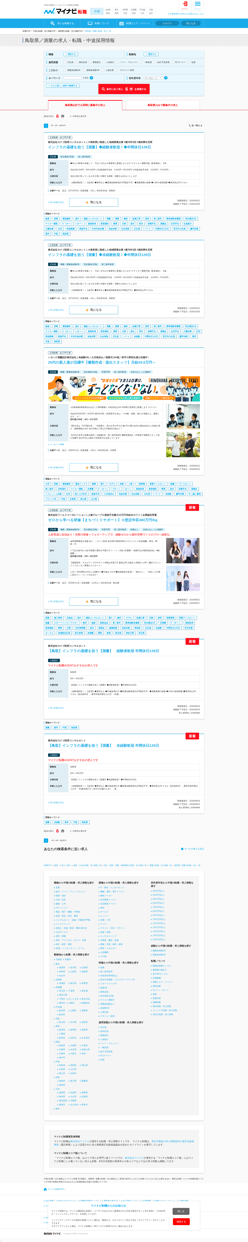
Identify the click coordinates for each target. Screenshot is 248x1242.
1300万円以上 (159, 931)
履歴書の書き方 (160, 970)
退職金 (163, 224)
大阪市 (73, 1053)
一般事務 (141, 484)
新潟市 (62, 1014)
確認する (181, 1221)
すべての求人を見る (194, 849)
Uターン (116, 489)
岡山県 (83, 499)
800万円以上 (158, 911)
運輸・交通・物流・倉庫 (111, 944)
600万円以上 (158, 903)
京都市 (62, 1053)
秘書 (172, 484)
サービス (104, 912)
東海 (108, 13)
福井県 (85, 1022)
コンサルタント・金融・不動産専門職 (73, 920)
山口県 (94, 499)
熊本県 (62, 1096)
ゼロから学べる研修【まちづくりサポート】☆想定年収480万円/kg (102, 520)
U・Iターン (67, 224)
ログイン (185, 9)
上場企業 (104, 1012)
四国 (134, 13)
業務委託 (104, 1035)
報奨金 (102, 628)
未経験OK (104, 1008)
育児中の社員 (179, 229)
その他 (103, 956)
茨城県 (62, 983)
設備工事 (136, 218)
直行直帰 (79, 633)
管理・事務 (61, 936)
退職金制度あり (107, 1004)
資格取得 (92, 224)
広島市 (73, 1073)
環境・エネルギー (108, 948)
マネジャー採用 (107, 1016)
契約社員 (104, 1031)
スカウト (167, 23)
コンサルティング (108, 936)
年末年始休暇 (98, 229)
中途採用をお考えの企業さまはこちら (187, 14)
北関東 (125, 10)
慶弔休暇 (194, 229)
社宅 (60, 229)
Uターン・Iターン (161, 990)
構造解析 (67, 218)
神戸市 (62, 1057)
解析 (126, 218)
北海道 (108, 10)
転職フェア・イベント (165, 1201)
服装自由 (104, 623)
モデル (112, 484)
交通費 (90, 489)
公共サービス (62, 932)
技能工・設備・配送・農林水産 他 (71, 928)
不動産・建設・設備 (109, 940)
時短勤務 (71, 229)
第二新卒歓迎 (106, 971)
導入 (103, 484)
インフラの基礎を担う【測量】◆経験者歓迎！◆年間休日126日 (99, 147)
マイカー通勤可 (107, 1000)
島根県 (73, 1065)
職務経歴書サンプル (162, 966)
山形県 (73, 971)
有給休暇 (113, 229)
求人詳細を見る (57, 202)
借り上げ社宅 (81, 494)
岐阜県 (62, 1030)
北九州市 (74, 1104)
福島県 (85, 971)
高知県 (62, 1085)
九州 (142, 13)
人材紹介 (104, 1039)
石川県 (73, 1022)
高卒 (47, 234)
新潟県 (62, 1010)
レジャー (104, 916)
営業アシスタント (158, 484)
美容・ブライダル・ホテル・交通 (71, 940)
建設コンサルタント (93, 218)
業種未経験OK (159, 955)
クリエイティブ (63, 924)
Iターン (80, 224)
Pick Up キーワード (67, 1201)
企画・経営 (61, 900)
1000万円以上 (159, 919)
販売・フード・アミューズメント (71, 891)
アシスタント (185, 484)
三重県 (62, 1034)
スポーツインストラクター (66, 623)
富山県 (62, 1022)
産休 (132, 224)
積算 (117, 218)
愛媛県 (85, 1081)
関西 (116, 13)
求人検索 (50, 1201)
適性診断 (157, 986)
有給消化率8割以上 (109, 975)
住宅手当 (175, 224)
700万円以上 (158, 907)
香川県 (73, 1081)
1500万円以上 (159, 939)
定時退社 (62, 489)
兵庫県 (62, 1049)
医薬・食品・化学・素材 (67, 916)
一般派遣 (104, 1047)
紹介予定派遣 (106, 1051)
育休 (141, 224)
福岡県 (62, 1092)
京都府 (73, 1045)
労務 (151, 618)
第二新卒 (158, 218)
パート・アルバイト (109, 1043)
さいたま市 (73, 999)
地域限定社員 (64, 633)
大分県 (73, 1096)
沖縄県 (73, 1100)
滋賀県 (62, 1045)
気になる (191, 23)
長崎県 (85, 1092)
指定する (72, 54)
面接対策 (157, 998)
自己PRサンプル (160, 974)
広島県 (73, 499)
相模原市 (86, 1003)
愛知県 (85, 1030)
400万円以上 (158, 895)
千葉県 (71, 991)
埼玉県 (142, 633)
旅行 (77, 218)
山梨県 (73, 1010)
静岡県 (73, 1030)
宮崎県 (85, 1096)
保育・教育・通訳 (64, 944)
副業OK (103, 988)
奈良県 (73, 1049)
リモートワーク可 (108, 984)
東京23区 (86, 999)
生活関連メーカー (108, 904)
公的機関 (104, 952)
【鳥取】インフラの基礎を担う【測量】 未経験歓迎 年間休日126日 (103, 745)
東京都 (118, 633)
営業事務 (170, 618)
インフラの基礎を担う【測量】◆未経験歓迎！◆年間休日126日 (99, 255)
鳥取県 (66, 234)
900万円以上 (158, 915)
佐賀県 (73, 1092)
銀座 (47, 218)
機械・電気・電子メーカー (112, 891)
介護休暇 (49, 229)
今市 (47, 484)
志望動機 (157, 978)
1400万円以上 (159, 935)
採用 (147, 218)
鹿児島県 (63, 1100)
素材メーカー (106, 895)
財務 (122, 484)
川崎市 (71, 1003)
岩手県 (73, 967)
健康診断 (113, 628)
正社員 (137, 229)
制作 (85, 623)
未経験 (137, 336)
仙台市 (62, 975)
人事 (130, 484)
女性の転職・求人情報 (163, 1014)
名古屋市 (86, 1038)
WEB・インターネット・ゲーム (70, 948)
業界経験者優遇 (173, 218)
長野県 (85, 1010)
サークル (49, 633)
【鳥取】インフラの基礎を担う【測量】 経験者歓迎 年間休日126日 (103, 651)
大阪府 (85, 1045)
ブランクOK (51, 499)
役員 (102, 1059)
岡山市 (62, 1073)
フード (103, 924)
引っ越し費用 (195, 494)
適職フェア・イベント (163, 982)
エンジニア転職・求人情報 (165, 1010)
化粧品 (70, 618)
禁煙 (115, 224)
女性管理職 (80, 628)
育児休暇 (189, 628)
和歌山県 (86, 1049)
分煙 (124, 224)
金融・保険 (105, 932)
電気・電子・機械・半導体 (68, 912)
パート (148, 229)
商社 (102, 908)
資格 (155, 994)
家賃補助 (105, 224)
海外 (151, 13)
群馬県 (85, 983)
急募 (93, 623)
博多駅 (137, 628)
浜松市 (73, 1038)
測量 (109, 218)
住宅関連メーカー (108, 900)
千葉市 (62, 999)
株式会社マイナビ (80, 1141)
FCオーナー (105, 1055)
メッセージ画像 (57, 444)
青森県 (62, 967)
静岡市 (62, 1038)
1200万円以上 (159, 927)
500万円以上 (158, 899)
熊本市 (85, 1104)
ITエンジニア (61, 908)
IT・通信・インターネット (112, 887)
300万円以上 (158, 891)
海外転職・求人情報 (162, 1006)
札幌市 (68, 959)
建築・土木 (61, 904)
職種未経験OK (159, 950)
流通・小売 (105, 920)
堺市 (84, 1053)
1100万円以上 (159, 923)
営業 (56, 218)
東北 (116, 10)
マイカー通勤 (51, 224)
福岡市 (62, 1104)
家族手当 (83, 229)
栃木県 (73, 983)
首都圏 (133, 10)
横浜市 (62, 1003)
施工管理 (58, 618)
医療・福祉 (61, 895)
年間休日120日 (162, 229)
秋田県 (62, 971)
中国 (97, 11)
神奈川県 (130, 633)
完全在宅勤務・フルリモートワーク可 (117, 979)
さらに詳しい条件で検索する (64, 86)
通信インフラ (81, 484)
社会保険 (125, 229)
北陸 (151, 10)
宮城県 (85, 967)
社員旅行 (188, 224)
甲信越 (142, 10)
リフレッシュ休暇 (53, 494)
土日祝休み (109, 494)
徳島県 (62, 1081)
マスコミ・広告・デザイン (112, 928)
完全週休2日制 (107, 996)
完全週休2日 (190, 218)
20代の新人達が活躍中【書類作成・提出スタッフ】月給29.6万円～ (102, 362)
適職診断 (157, 1002)
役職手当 (152, 224)
